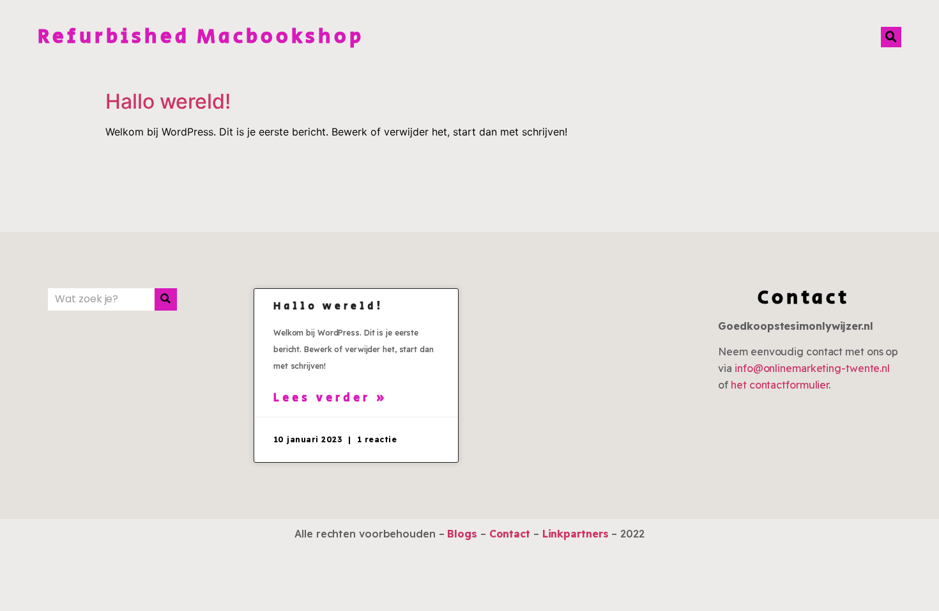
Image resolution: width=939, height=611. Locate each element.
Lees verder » (330, 398)
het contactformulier (779, 384)
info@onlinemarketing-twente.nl (812, 368)
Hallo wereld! (168, 101)
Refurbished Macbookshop (201, 37)
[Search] (166, 299)
